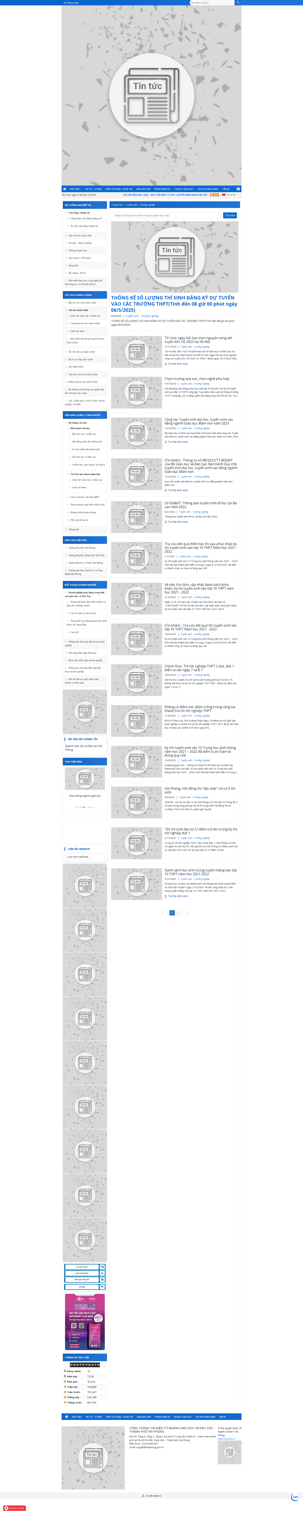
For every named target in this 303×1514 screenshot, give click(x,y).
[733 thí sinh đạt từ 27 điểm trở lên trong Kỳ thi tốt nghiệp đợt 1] (136, 843)
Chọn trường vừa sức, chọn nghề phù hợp (197, 378)
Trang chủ (116, 204)
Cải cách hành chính (208, 189)
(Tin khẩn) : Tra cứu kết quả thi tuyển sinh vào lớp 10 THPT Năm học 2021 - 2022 (201, 627)
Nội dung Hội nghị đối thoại (82, 653)
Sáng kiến (73, 265)
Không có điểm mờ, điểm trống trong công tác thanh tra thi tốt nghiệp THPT (200, 709)
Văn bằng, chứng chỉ (79, 212)
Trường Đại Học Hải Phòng (81, 547)
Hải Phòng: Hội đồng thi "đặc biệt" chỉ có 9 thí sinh (200, 790)
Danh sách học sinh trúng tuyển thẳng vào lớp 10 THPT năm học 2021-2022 (201, 872)
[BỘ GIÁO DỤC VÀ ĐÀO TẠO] (85, 1151)
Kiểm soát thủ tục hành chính (83, 382)
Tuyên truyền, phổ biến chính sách (87, 504)
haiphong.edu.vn (226, 1438)
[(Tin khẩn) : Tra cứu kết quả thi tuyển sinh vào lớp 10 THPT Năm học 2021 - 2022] (136, 639)
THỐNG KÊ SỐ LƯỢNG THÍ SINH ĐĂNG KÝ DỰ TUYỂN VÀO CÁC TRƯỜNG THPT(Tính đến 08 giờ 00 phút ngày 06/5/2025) (174, 303)
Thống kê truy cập (77, 1357)
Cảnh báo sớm (143, 189)
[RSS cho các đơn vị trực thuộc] (214, 194)
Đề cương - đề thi (77, 273)
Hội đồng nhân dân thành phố (87, 441)
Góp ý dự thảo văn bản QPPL (84, 497)
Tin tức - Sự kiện (93, 189)
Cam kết (74, 632)
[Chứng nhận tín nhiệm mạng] (229, 1452)
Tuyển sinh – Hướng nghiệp (140, 204)
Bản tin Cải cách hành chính (82, 302)
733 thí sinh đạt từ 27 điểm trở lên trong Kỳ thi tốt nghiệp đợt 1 (201, 831)
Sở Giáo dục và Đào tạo (84, 457)
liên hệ (226, 189)
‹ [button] (167, 912)
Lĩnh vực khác (77, 331)
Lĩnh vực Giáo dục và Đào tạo (85, 315)
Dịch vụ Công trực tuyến (80, 359)
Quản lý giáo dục (184, 189)
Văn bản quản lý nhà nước (83, 415)
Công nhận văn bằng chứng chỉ (85, 218)
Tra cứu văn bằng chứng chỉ (84, 226)
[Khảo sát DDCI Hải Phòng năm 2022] (85, 929)
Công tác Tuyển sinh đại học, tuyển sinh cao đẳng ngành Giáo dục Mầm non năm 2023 (199, 421)
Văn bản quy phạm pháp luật (85, 474)
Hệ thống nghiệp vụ (78, 205)
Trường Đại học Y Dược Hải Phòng (85, 563)
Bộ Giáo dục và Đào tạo (84, 434)
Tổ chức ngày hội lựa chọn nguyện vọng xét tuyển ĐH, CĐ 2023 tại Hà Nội (198, 340)
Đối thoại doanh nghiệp (80, 584)
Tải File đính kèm (177, 364)
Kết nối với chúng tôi (82, 739)
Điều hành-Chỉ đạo (80, 428)
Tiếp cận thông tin (79, 520)
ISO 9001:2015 (76, 367)
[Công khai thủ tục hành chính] (85, 711)
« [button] (162, 912)
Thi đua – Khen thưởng (80, 243)
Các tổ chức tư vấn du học (83, 613)
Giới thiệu (75, 189)
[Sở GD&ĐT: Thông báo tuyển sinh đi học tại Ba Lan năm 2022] (136, 517)
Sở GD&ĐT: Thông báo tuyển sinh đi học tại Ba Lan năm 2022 (201, 505)
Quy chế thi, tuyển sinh (80, 235)
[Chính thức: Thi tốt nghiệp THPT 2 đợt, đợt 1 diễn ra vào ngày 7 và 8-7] (136, 680)
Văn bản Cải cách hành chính (83, 374)
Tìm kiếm (230, 215)
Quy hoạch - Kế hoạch (79, 258)
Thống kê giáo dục (77, 250)
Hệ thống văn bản (77, 422)
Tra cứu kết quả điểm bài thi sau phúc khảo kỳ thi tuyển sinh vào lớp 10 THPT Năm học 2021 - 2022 (201, 548)
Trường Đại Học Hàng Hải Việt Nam (86, 555)
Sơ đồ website (153, 1495)
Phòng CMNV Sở (162, 189)
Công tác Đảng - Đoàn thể (118, 189)
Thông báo (73, 529)
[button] (238, 2)
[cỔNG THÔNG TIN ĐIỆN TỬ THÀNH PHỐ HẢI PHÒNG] (85, 1195)
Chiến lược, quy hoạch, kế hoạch (88, 464)
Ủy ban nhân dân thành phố (86, 449)
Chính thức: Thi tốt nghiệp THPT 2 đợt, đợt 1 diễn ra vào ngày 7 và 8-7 (199, 668)
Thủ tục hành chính (78, 310)
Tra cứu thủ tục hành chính (81, 352)
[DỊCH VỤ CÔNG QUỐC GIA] (85, 1239)
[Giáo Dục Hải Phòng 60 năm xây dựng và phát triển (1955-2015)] (85, 974)
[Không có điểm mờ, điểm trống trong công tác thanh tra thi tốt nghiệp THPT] (136, 721)
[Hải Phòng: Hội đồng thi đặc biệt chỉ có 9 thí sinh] (136, 802)
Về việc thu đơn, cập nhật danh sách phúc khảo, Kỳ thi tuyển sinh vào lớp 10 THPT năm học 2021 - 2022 (199, 588)
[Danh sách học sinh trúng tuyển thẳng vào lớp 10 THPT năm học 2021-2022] (136, 884)
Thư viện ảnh (73, 761)
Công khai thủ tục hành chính (85, 323)
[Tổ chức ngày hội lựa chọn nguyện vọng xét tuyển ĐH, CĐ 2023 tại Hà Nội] (136, 352)
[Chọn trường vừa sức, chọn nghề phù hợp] (136, 393)
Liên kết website (79, 849)
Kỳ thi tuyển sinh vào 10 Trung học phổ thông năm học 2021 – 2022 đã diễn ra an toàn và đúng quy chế (200, 751)
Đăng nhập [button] (73, 2)
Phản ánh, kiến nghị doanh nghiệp (85, 660)
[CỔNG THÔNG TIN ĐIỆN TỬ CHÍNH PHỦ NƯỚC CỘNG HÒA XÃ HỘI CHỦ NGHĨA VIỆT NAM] (85, 1062)
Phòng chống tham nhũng (83, 512)
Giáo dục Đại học (76, 540)
